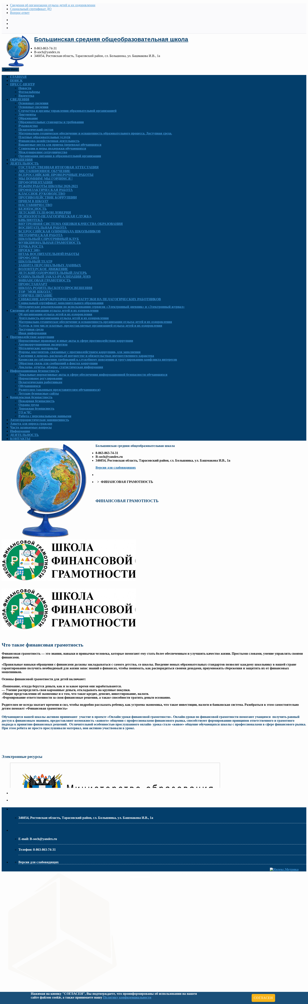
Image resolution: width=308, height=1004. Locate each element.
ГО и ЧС (25, 412)
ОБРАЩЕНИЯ (21, 159)
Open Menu (10, 69)
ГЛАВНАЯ (18, 77)
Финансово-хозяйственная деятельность (48, 141)
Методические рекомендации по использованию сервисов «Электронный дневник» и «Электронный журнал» (101, 306)
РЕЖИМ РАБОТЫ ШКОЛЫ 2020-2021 (48, 186)
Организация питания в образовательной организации (59, 156)
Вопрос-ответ (20, 12)
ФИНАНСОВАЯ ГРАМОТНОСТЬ (44, 280)
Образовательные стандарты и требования (51, 122)
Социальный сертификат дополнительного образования (61, 303)
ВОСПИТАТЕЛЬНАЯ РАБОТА (42, 227)
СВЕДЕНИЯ (19, 99)
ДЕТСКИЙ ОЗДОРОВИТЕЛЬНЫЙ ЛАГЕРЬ (52, 273)
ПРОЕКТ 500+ (29, 250)
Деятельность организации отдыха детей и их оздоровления (63, 318)
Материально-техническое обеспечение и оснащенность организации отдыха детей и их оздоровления (95, 322)
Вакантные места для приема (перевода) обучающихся (59, 144)
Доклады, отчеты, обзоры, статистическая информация (60, 367)
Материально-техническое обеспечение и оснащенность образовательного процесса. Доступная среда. (95, 133)
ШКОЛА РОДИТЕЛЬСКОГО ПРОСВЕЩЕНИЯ (55, 288)
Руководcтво (28, 126)
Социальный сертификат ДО (31, 9)
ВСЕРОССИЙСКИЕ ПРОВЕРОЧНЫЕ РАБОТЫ (55, 175)
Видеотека (26, 95)
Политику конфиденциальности (127, 997)
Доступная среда (31, 329)
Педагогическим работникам (40, 382)
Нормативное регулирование (40, 378)
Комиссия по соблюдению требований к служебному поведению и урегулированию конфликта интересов (97, 359)
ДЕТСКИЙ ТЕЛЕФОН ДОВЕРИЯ (44, 212)
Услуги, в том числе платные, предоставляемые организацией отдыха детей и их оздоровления (90, 325)
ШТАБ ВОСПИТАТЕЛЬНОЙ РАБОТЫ (48, 254)
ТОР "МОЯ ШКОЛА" (35, 291)
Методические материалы (38, 348)
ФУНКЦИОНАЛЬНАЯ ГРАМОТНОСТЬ (49, 242)
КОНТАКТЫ (20, 438)
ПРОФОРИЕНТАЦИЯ (35, 182)
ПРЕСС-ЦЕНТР (22, 84)
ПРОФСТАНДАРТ (32, 284)
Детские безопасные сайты (38, 393)
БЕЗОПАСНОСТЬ (32, 208)
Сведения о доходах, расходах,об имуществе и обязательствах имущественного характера (86, 355)
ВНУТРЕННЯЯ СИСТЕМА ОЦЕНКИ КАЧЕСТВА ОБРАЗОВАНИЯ (70, 224)
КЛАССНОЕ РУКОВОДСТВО (41, 193)
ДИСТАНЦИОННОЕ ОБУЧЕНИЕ (44, 171)
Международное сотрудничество (42, 152)
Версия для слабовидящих (116, 467)
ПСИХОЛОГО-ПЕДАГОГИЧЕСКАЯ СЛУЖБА (55, 216)
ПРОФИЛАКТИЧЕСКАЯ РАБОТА (45, 190)
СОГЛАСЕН (263, 998)
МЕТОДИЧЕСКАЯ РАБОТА (40, 235)
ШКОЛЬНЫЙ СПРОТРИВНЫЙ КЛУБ (48, 239)
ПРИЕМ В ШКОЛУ (33, 201)
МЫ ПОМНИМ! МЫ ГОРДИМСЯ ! (45, 178)
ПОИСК (16, 80)
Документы (27, 114)
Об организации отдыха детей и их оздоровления (55, 314)
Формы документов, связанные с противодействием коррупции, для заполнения (79, 352)
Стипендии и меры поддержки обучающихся (52, 148)
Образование (28, 118)
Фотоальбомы (29, 92)
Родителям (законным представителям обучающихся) (59, 389)
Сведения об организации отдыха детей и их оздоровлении (52, 5)
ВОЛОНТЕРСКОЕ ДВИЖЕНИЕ (43, 269)
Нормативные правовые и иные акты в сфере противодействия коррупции (75, 340)
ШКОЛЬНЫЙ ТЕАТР (35, 261)
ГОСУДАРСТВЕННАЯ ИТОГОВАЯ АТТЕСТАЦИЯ (58, 167)
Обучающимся (29, 386)
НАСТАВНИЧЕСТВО (35, 205)
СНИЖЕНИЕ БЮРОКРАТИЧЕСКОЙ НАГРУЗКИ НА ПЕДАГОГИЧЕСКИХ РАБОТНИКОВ (89, 299)
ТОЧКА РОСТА (30, 246)
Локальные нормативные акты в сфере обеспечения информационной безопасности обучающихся (92, 374)
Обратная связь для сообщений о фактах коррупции (58, 363)
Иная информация (32, 333)
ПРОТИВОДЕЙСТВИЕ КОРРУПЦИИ (47, 197)
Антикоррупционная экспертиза (42, 344)
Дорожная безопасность (36, 408)
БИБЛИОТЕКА (30, 220)
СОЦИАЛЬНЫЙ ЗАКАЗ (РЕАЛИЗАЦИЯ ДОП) (54, 276)
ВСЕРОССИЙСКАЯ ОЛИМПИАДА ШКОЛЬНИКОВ (59, 231)
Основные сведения (33, 103)
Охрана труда (28, 405)
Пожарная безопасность (36, 401)
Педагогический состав (35, 129)
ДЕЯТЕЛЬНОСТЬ (24, 163)
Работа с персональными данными (44, 416)
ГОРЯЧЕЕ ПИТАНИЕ (35, 295)
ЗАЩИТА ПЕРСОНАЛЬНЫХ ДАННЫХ (49, 265)
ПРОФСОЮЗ (28, 257)
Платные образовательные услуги (44, 137)
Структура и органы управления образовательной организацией (67, 110)
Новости (24, 88)
